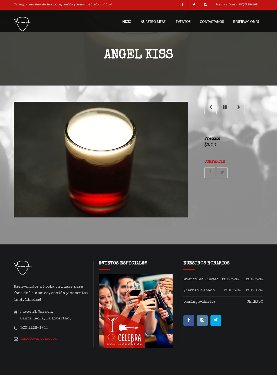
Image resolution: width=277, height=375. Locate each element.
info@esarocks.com (39, 339)
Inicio (126, 21)
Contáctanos (212, 21)
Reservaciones (246, 21)
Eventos (183, 21)
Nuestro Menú (154, 21)
